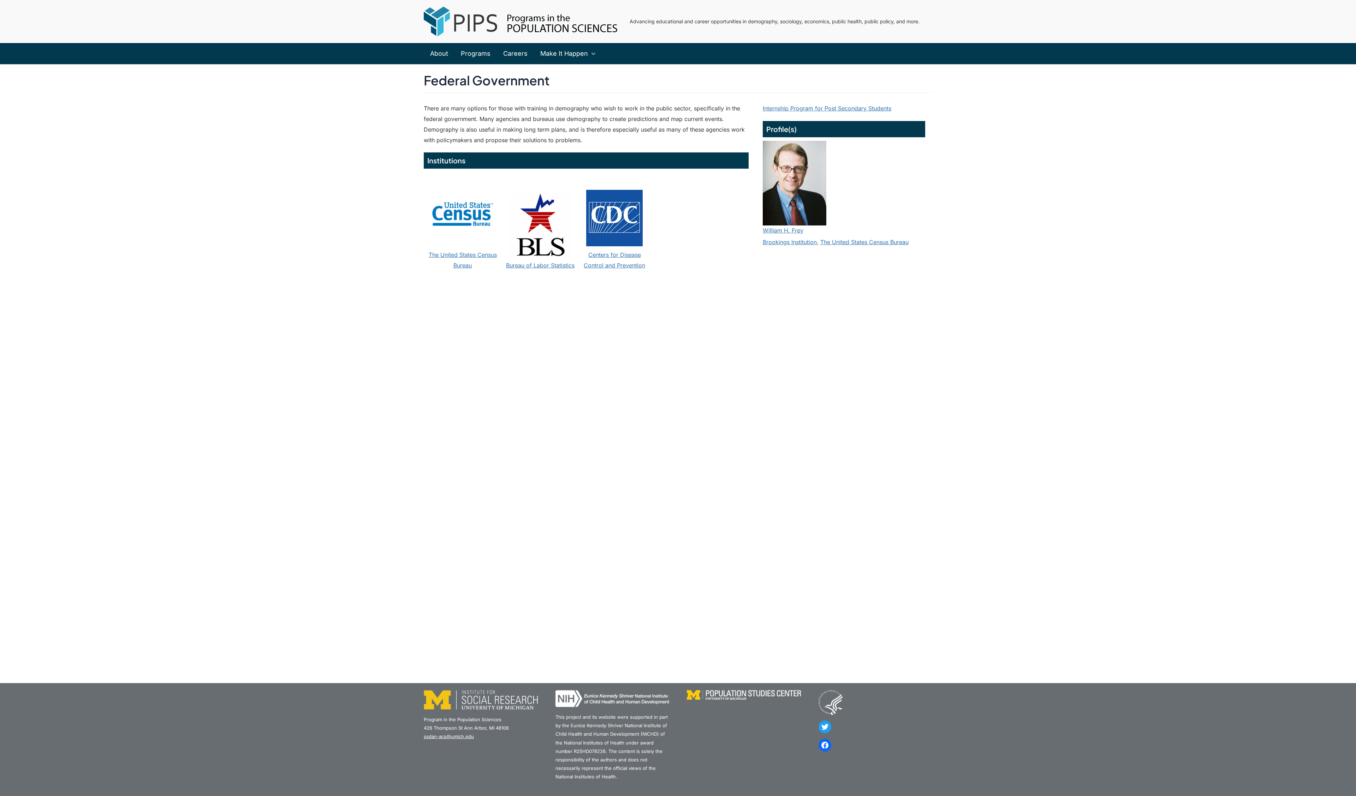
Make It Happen (564, 53)
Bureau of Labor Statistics (540, 265)
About (439, 53)
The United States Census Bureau (864, 242)
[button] (591, 53)
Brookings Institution (790, 242)
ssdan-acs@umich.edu (449, 736)
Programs (475, 53)
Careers (515, 53)
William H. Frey (783, 230)
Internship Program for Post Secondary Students (827, 108)
